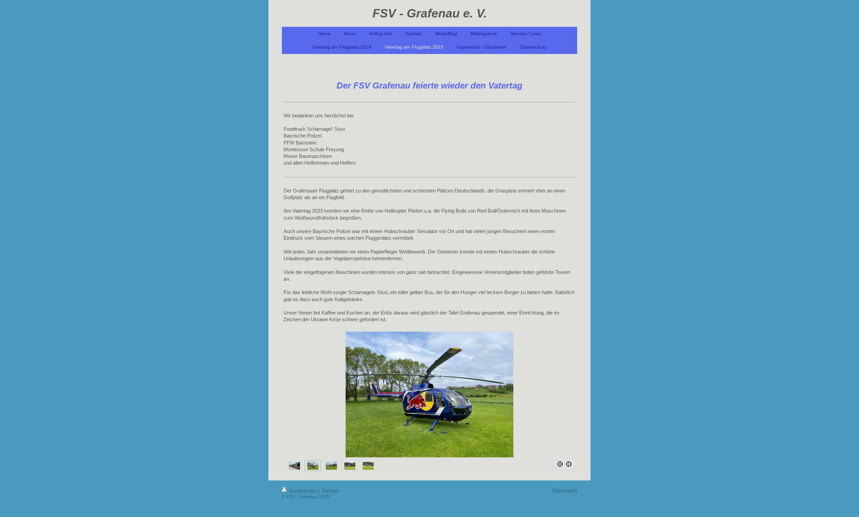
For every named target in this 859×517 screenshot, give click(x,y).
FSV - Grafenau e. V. (429, 13)
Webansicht (564, 490)
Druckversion (303, 490)
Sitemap (330, 490)
